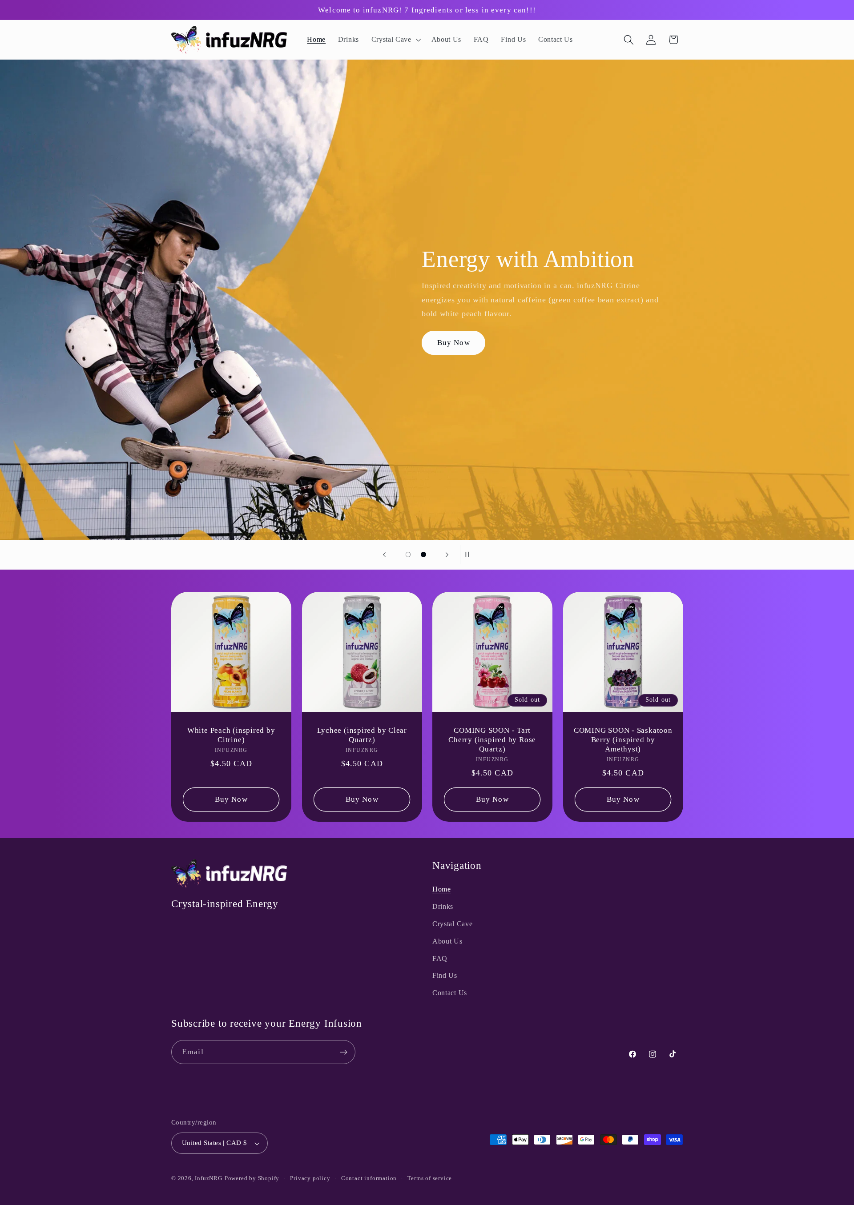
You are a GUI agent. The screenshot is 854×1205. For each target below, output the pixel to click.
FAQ (439, 958)
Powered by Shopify (252, 1179)
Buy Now (453, 342)
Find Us (444, 976)
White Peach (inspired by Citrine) (231, 735)
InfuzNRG (208, 1179)
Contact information (369, 1179)
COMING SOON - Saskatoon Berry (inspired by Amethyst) (622, 740)
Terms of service (429, 1179)
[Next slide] (447, 554)
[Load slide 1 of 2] (408, 554)
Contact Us (449, 993)
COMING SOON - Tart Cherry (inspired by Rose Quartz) (492, 740)
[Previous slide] (384, 554)
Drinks (442, 907)
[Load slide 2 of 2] (423, 554)
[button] (395, 40)
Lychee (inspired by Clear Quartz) (362, 735)
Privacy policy (310, 1179)
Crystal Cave (452, 924)
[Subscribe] (343, 1052)
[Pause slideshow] (469, 554)
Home (441, 889)
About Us (447, 941)
